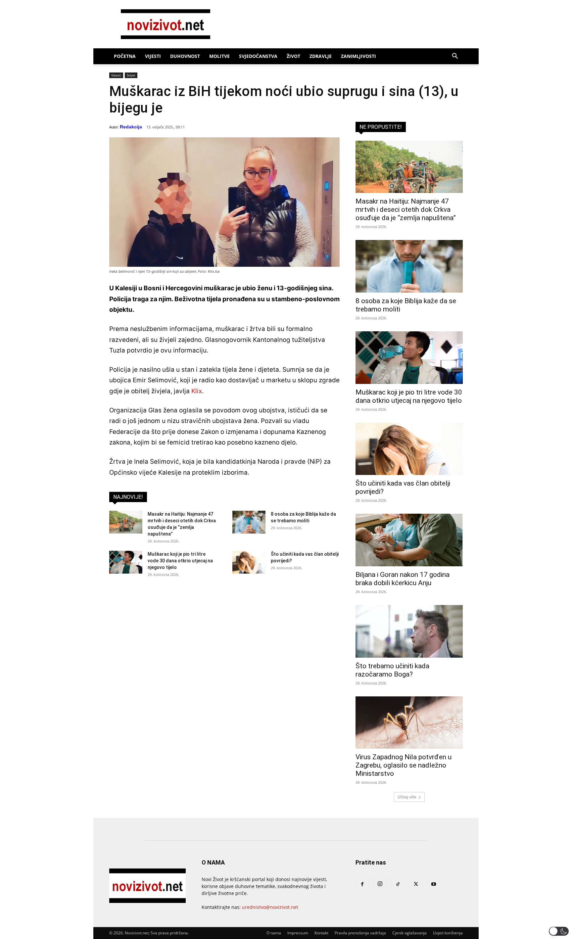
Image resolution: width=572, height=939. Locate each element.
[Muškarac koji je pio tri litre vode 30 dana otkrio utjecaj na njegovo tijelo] (125, 562)
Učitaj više (407, 797)
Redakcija (131, 126)
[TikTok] (398, 884)
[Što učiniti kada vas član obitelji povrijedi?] (248, 562)
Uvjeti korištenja (448, 933)
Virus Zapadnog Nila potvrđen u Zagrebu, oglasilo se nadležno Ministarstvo (404, 765)
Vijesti (153, 56)
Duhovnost (185, 56)
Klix (196, 391)
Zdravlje (321, 56)
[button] (455, 57)
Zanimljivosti (358, 56)
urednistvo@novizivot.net (270, 907)
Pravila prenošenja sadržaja (360, 933)
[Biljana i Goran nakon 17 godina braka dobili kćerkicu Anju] (409, 540)
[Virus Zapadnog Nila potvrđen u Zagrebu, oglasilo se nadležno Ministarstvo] (409, 722)
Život (293, 56)
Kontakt (321, 933)
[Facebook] (362, 884)
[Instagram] (380, 884)
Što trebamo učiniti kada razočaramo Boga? (392, 670)
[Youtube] (433, 884)
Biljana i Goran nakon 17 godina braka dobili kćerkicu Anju (403, 579)
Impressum (297, 933)
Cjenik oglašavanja (409, 933)
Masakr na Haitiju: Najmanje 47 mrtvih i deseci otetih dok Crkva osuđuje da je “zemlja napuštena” (406, 209)
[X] (415, 884)
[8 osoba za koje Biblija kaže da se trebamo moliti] (248, 522)
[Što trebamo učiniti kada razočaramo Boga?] (409, 631)
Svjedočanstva (258, 56)
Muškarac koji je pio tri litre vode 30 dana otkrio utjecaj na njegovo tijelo (180, 560)
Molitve (219, 56)
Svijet (131, 75)
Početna (125, 56)
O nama (273, 933)
